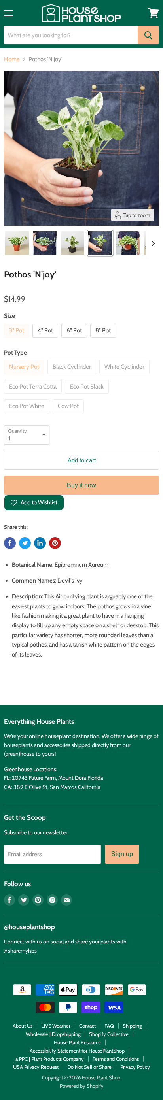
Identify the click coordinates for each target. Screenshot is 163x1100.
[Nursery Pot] (25, 376)
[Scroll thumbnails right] (152, 243)
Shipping (132, 1026)
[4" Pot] (46, 339)
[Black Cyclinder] (72, 376)
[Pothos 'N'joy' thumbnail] (17, 243)
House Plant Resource (77, 1042)
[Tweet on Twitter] (25, 543)
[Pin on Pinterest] (55, 543)
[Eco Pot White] (27, 415)
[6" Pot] (75, 339)
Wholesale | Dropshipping (53, 1034)
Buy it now (81, 485)
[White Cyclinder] (125, 376)
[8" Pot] (104, 339)
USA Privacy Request (36, 1067)
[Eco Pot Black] (88, 395)
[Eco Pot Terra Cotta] (34, 395)
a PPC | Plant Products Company (49, 1059)
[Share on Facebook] (10, 543)
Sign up (122, 854)
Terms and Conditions (116, 1059)
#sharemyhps (20, 950)
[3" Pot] (17, 339)
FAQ (109, 1026)
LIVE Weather (55, 1026)
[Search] (148, 35)
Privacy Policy (135, 1067)
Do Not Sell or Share (89, 1067)
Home (12, 59)
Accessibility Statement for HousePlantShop (77, 1050)
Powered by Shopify (82, 1086)
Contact (87, 1026)
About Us (22, 1026)
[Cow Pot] (69, 415)
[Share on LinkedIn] (40, 543)
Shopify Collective (109, 1034)
